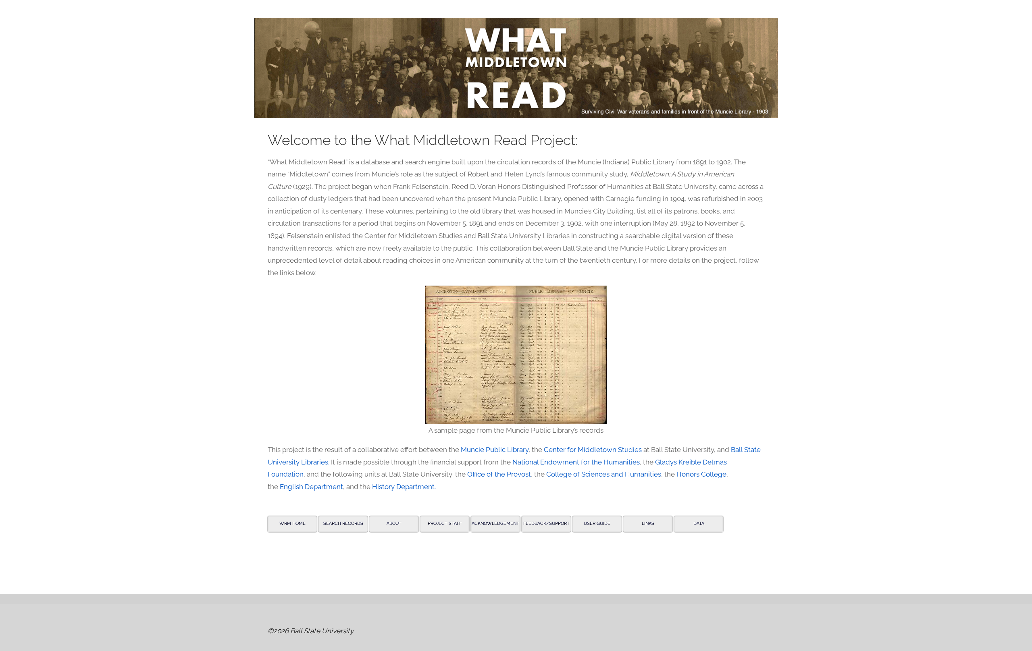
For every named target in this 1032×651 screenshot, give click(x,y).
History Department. (404, 487)
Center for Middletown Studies (593, 450)
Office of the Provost (499, 474)
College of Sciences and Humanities (603, 474)
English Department (311, 487)
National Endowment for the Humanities (576, 462)
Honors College (701, 474)
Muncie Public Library (494, 450)
